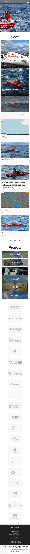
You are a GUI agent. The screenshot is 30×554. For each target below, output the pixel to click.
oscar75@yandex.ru (16, 542)
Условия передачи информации (19, 549)
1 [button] (13, 30)
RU (21, 2)
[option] (15, 26)
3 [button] (16, 30)
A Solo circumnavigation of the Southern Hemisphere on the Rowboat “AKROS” (15, 26)
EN (24, 2)
